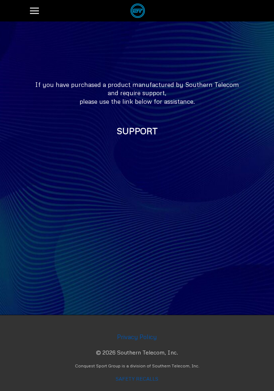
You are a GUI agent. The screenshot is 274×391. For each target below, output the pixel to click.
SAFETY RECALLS (137, 379)
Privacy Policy (137, 337)
